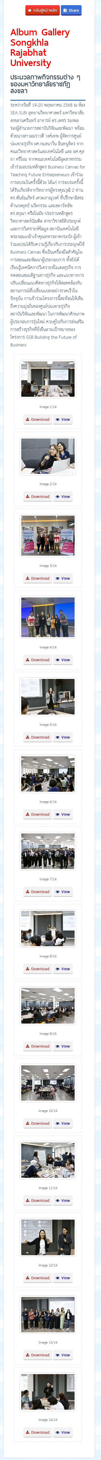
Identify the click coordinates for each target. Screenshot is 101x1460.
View (65, 419)
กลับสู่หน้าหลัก (44, 10)
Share (73, 10)
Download (39, 419)
